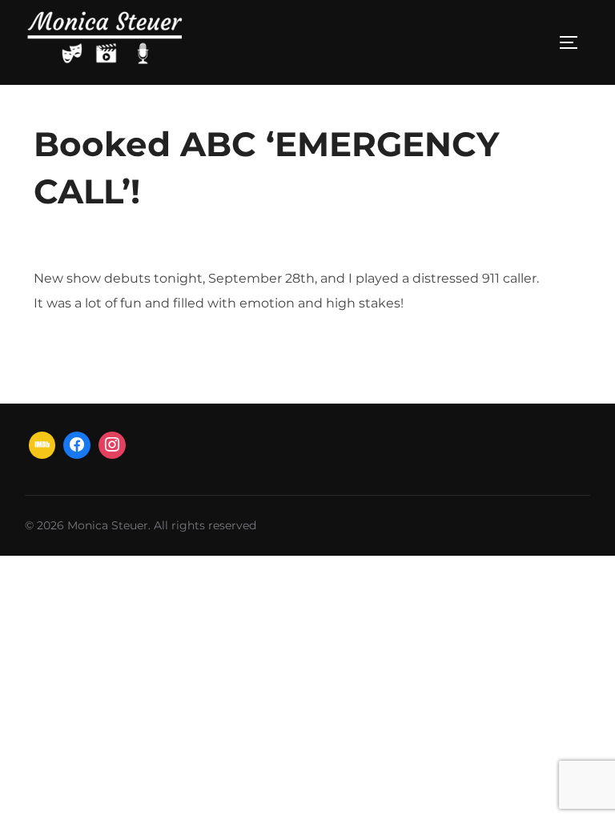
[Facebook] (76, 445)
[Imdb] (42, 445)
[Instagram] (112, 445)
